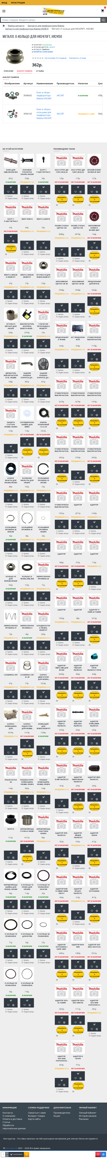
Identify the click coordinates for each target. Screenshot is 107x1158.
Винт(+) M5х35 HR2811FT (27, 276)
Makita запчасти (16, 25)
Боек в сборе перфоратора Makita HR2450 (44, 95)
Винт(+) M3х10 (43, 219)
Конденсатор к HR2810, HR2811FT (43, 628)
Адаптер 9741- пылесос (61, 834)
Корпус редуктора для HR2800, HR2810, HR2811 (27, 726)
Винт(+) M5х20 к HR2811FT (10, 276)
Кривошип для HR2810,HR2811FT (43, 726)
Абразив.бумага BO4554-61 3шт (94, 171)
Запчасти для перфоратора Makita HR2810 (27, 28)
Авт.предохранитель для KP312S (94, 282)
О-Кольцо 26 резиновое (43, 935)
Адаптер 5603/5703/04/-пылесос (78, 779)
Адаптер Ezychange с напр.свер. (61, 947)
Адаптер (78, 505)
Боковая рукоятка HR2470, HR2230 (27, 172)
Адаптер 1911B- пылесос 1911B (94, 667)
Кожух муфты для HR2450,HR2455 (10, 480)
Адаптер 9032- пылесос (94, 778)
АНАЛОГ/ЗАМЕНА (24, 71)
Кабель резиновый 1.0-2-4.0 (43, 424)
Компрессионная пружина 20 (43, 577)
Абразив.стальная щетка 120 (62, 227)
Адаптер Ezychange (94, 890)
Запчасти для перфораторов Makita (46, 25)
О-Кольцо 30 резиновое (11, 984)
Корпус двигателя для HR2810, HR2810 (43, 677)
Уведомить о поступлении (11, 248)
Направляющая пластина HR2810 (43, 831)
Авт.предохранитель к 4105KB (61, 338)
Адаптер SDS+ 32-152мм (61, 1001)
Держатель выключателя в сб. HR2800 (11, 375)
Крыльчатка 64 (11, 781)
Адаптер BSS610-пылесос (78, 891)
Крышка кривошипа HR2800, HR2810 (43, 782)
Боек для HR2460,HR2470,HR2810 (10, 171)
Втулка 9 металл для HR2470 (11, 326)
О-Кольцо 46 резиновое (27, 984)
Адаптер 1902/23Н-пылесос (78, 667)
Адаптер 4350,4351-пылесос (78, 723)
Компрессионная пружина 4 (27, 627)
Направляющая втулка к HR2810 (27, 830)
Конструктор (11, 1148)
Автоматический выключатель (94, 338)
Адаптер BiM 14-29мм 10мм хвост (61, 891)
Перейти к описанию (43, 52)
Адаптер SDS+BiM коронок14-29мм (94, 1002)
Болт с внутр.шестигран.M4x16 (43, 171)
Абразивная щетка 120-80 (78, 282)
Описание (8, 71)
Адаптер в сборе (78, 1057)
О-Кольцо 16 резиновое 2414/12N (43, 887)
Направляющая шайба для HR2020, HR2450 (11, 887)
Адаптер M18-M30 (78, 946)
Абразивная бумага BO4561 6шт (94, 228)
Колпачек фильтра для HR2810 (27, 480)
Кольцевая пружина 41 (27, 528)
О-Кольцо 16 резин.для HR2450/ (27, 887)
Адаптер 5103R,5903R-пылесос (94, 723)
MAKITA (52, 47)
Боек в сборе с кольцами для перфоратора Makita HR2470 (44, 114)
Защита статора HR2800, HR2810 (10, 424)
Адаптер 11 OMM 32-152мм (94, 611)
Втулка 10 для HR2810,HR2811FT (43, 276)
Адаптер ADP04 (94, 834)
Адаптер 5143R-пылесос (62, 778)
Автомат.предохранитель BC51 (78, 338)
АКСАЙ (60, 95)
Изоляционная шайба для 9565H (27, 424)
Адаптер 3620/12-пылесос (61, 723)
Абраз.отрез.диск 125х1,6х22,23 (78, 171)
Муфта (10, 829)
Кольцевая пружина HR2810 (43, 529)
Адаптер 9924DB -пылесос (77, 835)
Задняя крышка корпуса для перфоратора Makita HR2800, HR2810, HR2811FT (27, 375)
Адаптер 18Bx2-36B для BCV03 (61, 667)
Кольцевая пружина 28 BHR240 (10, 529)
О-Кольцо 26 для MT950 (27, 935)
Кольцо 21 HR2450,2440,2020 (27, 577)
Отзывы (40, 71)
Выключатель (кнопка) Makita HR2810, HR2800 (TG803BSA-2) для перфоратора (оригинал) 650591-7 (27, 326)
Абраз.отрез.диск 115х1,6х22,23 (61, 171)
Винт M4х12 (27, 219)
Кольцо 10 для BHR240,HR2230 (10, 578)
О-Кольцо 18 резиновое (11, 935)
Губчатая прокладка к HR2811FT (43, 326)
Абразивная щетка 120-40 (62, 282)
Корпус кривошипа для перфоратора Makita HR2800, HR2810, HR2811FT (10, 726)
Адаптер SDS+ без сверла (78, 1001)
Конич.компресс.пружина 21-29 (27, 676)
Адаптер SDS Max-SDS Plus (94, 946)
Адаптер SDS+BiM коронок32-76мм (61, 1058)
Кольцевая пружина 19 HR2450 (43, 480)
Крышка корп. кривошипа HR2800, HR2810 (27, 782)
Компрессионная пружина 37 (10, 627)
